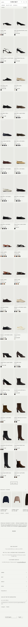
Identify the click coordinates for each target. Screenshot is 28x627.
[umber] (2, 311)
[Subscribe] (26, 600)
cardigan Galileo (4, 509)
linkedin (7, 606)
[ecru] (14, 339)
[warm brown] (6, 311)
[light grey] (14, 117)
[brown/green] (2, 421)
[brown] (1, 34)
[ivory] (14, 89)
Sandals (15, 5)
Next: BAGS (14, 483)
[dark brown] (6, 256)
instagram (3, 606)
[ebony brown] (19, 117)
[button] (3, 2)
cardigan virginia (15, 509)
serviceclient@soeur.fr (21, 562)
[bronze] (4, 256)
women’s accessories (22, 526)
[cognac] (1, 256)
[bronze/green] (4, 283)
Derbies (3, 5)
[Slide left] (22, 489)
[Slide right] (25, 489)
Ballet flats (9, 5)
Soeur (2, 513)
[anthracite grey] (18, 366)
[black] (2, 34)
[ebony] (14, 394)
